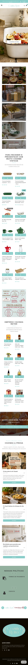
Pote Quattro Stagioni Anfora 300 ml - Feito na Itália (7, 279)
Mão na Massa (14, 112)
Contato (12, 591)
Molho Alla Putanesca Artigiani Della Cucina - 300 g (19, 345)
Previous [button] (2, 607)
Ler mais (14, 482)
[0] (26, 5)
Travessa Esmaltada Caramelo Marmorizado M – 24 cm (20, 183)
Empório (14, 75)
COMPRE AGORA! (14, 41)
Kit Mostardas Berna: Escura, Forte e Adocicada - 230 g (19, 401)
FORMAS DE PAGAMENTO (17, 576)
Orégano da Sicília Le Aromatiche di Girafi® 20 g (8, 363)
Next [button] (25, 607)
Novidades (14, 144)
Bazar (14, 130)
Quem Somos (6, 642)
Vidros (14, 93)
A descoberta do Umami (10, 471)
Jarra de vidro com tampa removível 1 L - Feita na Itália (20, 258)
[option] (14, 35)
